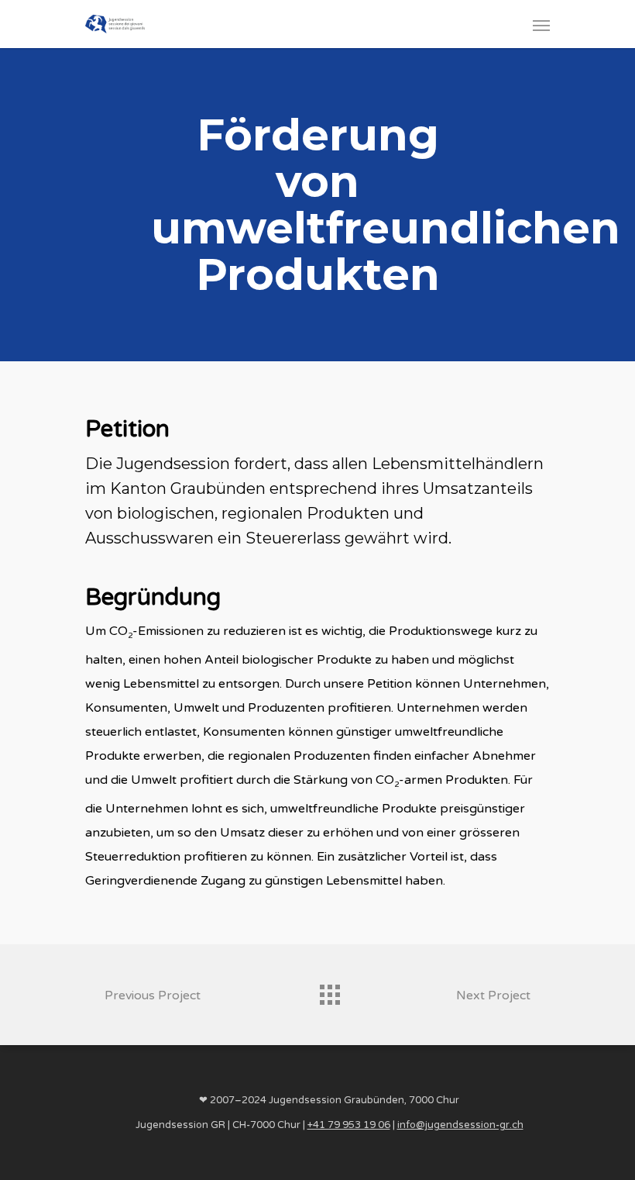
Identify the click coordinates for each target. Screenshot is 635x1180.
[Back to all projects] (329, 990)
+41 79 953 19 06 (348, 1125)
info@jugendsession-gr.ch (460, 1125)
